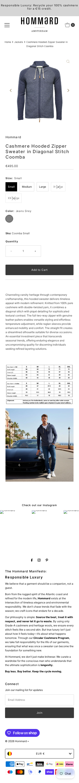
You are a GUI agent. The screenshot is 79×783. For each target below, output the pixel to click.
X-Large (58, 186)
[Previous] (11, 90)
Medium (27, 186)
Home (8, 42)
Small (11, 186)
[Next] (68, 90)
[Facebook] (32, 560)
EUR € (40, 753)
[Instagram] (39, 560)
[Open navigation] (7, 25)
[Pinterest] (47, 560)
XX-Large (13, 198)
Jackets (18, 42)
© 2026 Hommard (16, 741)
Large (42, 186)
